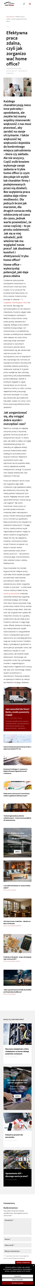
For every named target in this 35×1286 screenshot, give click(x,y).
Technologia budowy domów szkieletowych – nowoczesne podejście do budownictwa (17, 818)
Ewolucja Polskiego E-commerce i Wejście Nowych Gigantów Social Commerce (16, 771)
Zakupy (14, 890)
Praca (8, 26)
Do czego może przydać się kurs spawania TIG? (17, 1081)
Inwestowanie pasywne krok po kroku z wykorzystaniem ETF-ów (17, 748)
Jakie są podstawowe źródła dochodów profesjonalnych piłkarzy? (17, 991)
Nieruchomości (16, 926)
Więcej (17, 852)
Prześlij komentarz (23, 1262)
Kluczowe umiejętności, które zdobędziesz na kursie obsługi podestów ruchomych (17, 1051)
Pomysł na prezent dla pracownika (14, 1136)
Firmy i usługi (18, 718)
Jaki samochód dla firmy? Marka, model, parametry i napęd (17, 712)
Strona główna (10, 16)
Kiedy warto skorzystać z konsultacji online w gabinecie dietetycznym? (16, 794)
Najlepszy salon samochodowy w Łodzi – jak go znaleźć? (17, 835)
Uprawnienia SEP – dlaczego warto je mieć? (16, 1175)
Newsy (14, 994)
